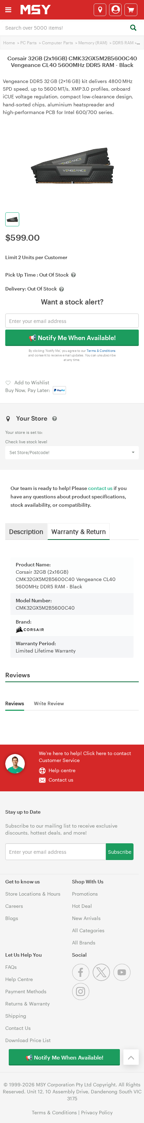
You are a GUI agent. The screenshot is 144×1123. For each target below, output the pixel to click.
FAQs (11, 967)
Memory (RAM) (92, 42)
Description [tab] (26, 531)
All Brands (83, 942)
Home (9, 42)
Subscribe (119, 851)
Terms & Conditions (101, 351)
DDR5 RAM (123, 42)
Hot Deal (82, 906)
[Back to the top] (131, 1057)
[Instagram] (81, 998)
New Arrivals (86, 918)
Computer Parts (57, 42)
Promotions (85, 894)
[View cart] (130, 9)
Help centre (62, 770)
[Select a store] (100, 9)
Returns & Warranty (27, 1004)
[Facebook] (82, 979)
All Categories (88, 930)
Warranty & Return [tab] (78, 531)
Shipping (15, 1016)
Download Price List (28, 1040)
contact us (100, 488)
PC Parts (28, 42)
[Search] (133, 28)
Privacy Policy (97, 1112)
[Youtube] (122, 979)
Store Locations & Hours (32, 894)
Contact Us (18, 1028)
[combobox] (72, 27)
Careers (14, 906)
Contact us (61, 780)
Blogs (11, 918)
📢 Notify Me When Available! (72, 337)
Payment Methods (25, 991)
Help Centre (19, 979)
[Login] (115, 9)
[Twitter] (103, 979)
